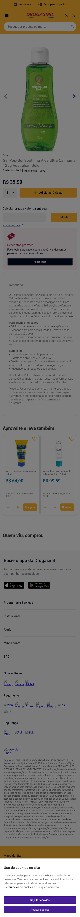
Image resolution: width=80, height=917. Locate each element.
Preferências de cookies (18, 887)
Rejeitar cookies (40, 899)
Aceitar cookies (40, 909)
